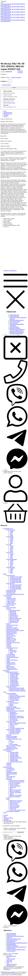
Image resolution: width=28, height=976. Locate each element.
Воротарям (6, 670)
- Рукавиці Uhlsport (14, 685)
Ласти (11, 788)
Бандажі (9, 609)
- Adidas (12, 531)
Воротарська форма (12, 686)
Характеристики (8, 112)
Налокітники (13, 613)
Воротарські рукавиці (12, 672)
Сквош (8, 798)
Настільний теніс (11, 776)
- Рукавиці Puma (14, 681)
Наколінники (13, 611)
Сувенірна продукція (12, 669)
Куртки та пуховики (12, 736)
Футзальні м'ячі (10, 583)
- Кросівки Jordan (14, 755)
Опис (5, 111)
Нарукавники (13, 614)
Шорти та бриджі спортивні (14, 745)
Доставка (6, 115)
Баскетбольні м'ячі (11, 590)
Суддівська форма (14, 700)
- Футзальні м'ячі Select (15, 588)
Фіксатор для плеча (14, 619)
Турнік (8, 658)
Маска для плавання (15, 791)
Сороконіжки (10, 536)
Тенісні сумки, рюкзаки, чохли (17, 810)
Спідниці (12, 741)
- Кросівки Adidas (14, 752)
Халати (8, 665)
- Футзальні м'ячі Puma (15, 587)
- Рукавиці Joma (14, 677)
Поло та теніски (14, 724)
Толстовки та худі (14, 733)
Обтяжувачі (9, 637)
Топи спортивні (14, 744)
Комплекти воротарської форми (18, 690)
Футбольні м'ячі (11, 575)
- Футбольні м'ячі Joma (15, 578)
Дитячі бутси (10, 552)
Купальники (13, 787)
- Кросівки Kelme (14, 756)
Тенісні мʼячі (13, 808)
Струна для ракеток (15, 806)
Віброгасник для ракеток (16, 800)
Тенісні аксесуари (14, 807)
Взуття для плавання (15, 783)
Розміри (17, 326)
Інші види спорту (8, 767)
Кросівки (9, 751)
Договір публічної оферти (16, 333)
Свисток (9, 645)
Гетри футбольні (14, 694)
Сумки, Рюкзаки (8, 595)
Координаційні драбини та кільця (15, 630)
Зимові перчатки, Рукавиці (13, 708)
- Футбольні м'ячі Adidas (16, 576)
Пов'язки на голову (11, 639)
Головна (17, 314)
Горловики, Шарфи (11, 706)
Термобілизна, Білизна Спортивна (15, 710)
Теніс (8, 799)
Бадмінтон (9, 771)
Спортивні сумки (11, 598)
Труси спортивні (14, 720)
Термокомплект (13, 718)
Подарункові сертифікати (13, 811)
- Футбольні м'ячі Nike (15, 579)
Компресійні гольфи (15, 610)
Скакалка (9, 646)
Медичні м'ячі (13, 650)
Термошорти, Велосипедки (16, 716)
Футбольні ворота (11, 664)
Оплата (5, 116)
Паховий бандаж (14, 615)
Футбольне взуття (8, 528)
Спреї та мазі (13, 651)
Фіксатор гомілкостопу (15, 618)
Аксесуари (6, 606)
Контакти (18, 328)
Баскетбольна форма (12, 772)
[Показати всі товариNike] (20, 72)
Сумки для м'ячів (11, 601)
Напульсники (10, 634)
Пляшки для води (11, 638)
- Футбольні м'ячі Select (15, 582)
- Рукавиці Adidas (14, 674)
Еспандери (9, 626)
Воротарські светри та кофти (17, 688)
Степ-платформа (11, 654)
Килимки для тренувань (13, 629)
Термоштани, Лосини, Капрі (17, 717)
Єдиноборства (10, 768)
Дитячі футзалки (11, 567)
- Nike (11, 534)
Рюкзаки (9, 597)
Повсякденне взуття (9, 749)
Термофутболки (14, 713)
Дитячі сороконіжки (12, 559)
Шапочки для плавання (16, 795)
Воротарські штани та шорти (17, 689)
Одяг (5, 692)
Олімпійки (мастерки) (15, 731)
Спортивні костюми (12, 737)
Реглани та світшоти (15, 732)
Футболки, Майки (11, 721)
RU (6, 470)
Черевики (9, 763)
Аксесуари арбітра (11, 607)
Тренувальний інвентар (13, 657)
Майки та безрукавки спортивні (18, 722)
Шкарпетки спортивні (12, 748)
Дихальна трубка (14, 784)
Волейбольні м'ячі (11, 591)
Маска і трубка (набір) (15, 789)
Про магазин (20, 320)
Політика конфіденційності (16, 331)
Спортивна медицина (12, 647)
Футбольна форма (11, 693)
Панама (11, 704)
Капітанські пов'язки (12, 627)
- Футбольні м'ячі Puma (15, 580)
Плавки (11, 793)
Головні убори (10, 701)
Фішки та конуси (11, 662)
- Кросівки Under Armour (16, 761)
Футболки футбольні (15, 697)
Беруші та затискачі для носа (17, 781)
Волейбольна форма (12, 773)
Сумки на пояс (10, 602)
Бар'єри (8, 623)
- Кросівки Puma (14, 760)
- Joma (11, 532)
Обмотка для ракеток (15, 802)
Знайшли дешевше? (16, 77)
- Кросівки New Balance (16, 757)
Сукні (11, 743)
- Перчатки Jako (14, 676)
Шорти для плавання (15, 796)
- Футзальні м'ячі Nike (15, 586)
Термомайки (13, 712)
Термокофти (13, 714)
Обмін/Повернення (22, 942)
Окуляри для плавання (15, 792)
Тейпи (11, 653)
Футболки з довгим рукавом (17, 728)
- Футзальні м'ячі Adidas (16, 584)
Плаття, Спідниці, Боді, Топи (14, 739)
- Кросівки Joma (14, 753)
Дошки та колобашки (15, 785)
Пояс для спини (14, 617)
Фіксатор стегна (14, 622)
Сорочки (12, 725)
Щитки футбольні (11, 668)
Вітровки (9, 735)
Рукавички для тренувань (13, 642)
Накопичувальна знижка (9, 102)
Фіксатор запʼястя (14, 621)
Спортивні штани (11, 747)
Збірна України (10, 709)
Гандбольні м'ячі (11, 592)
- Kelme (11, 540)
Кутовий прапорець (12, 631)
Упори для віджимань (12, 659)
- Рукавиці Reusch (14, 682)
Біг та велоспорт (11, 769)
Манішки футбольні (12, 633)
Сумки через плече (11, 603)
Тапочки (9, 764)
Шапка (11, 705)
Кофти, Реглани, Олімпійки (14, 729)
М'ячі (5, 574)
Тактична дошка (11, 655)
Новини (17, 316)
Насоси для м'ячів (11, 635)
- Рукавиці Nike (13, 680)
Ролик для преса (11, 641)
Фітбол (8, 661)
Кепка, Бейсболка (14, 702)
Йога (8, 775)
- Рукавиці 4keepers (14, 673)
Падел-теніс (10, 777)
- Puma (11, 535)
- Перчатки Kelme (14, 678)
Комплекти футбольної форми (17, 696)
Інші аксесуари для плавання (17, 780)
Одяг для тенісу (14, 803)
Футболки (12, 726)
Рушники (9, 643)
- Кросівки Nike (14, 759)
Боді (11, 740)
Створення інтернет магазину (8, 972)
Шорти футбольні (14, 698)
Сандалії (9, 765)
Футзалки (9, 544)
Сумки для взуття (11, 599)
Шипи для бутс (10, 666)
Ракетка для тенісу (14, 804)
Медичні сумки (10, 605)
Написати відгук (8, 113)
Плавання (9, 779)
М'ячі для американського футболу (15, 594)
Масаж (11, 649)
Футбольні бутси (11, 530)
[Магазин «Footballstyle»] (10, 270)
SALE (5, 812)
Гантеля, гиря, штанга (12, 625)
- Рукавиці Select (14, 684)
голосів (15, 953)
